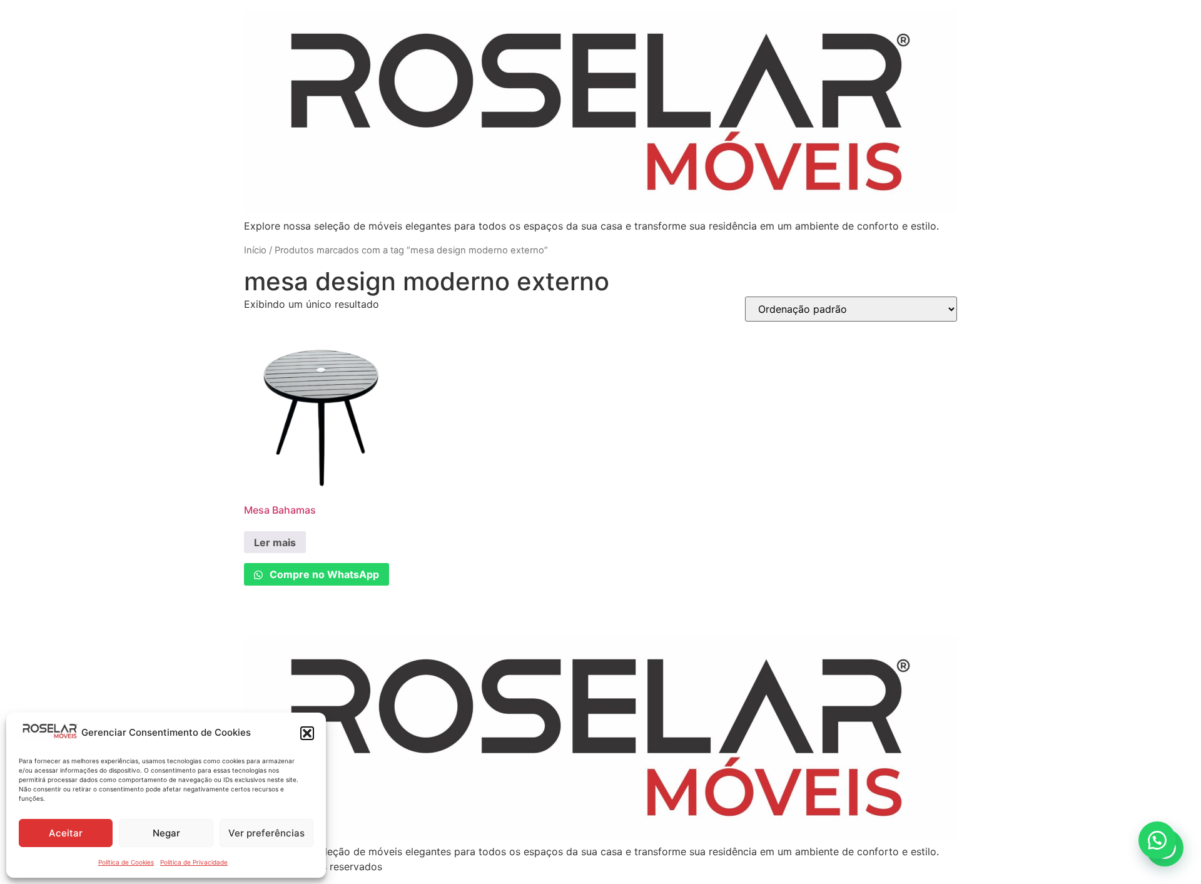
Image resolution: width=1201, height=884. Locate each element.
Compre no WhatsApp (323, 574)
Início (255, 250)
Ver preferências (266, 833)
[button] (307, 733)
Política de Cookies (126, 862)
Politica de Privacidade (194, 862)
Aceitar (66, 833)
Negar (166, 833)
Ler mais (275, 542)
